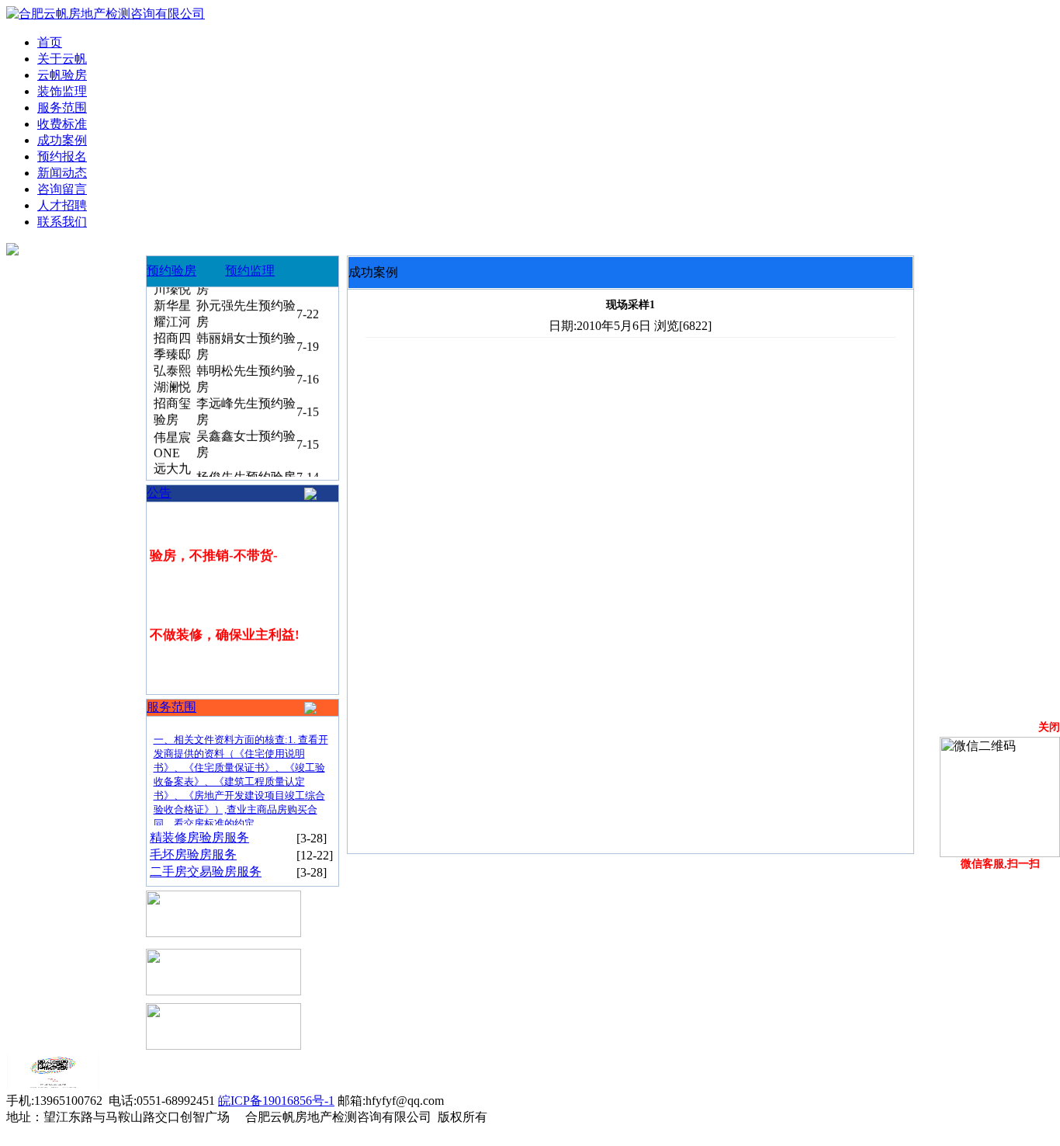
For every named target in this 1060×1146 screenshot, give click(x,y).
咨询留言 (62, 189)
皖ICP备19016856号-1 (276, 1100)
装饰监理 (62, 91)
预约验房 (171, 270)
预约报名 (62, 156)
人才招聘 (62, 205)
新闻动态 (62, 172)
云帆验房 (62, 75)
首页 (49, 42)
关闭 (1049, 727)
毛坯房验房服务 (193, 854)
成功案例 (62, 140)
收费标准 (62, 123)
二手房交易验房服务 (206, 871)
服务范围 (62, 107)
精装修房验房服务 (199, 837)
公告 (159, 492)
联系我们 (62, 221)
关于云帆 (62, 58)
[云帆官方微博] (52, 1085)
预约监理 (250, 270)
